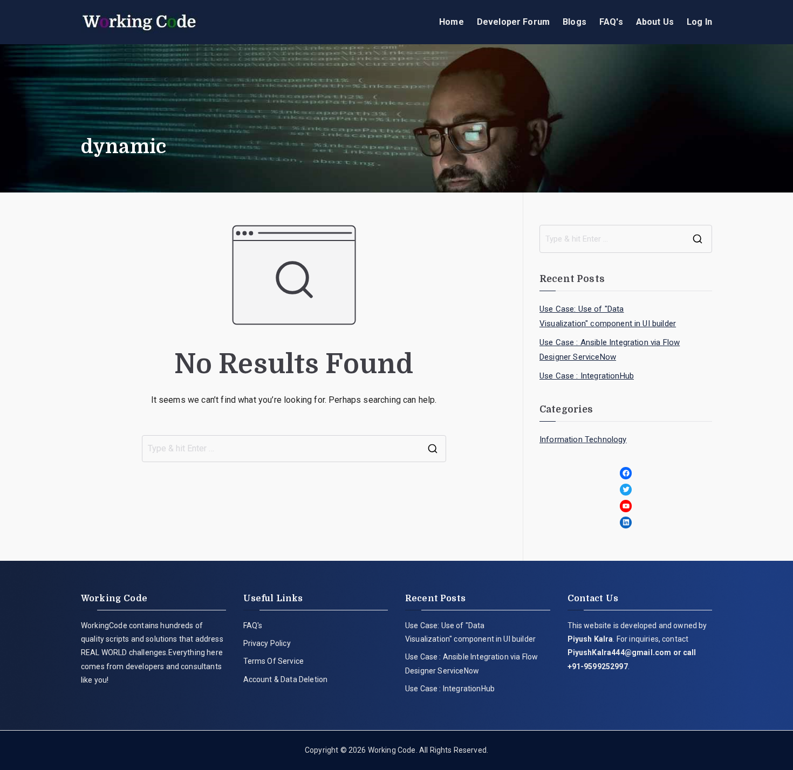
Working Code (392, 750)
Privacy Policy (267, 643)
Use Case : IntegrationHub (586, 376)
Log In (699, 22)
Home (451, 22)
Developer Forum (513, 22)
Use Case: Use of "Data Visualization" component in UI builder (607, 316)
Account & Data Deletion (285, 679)
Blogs (574, 22)
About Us (655, 22)
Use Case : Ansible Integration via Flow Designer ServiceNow (609, 350)
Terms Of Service (273, 661)
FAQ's (611, 22)
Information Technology (583, 439)
